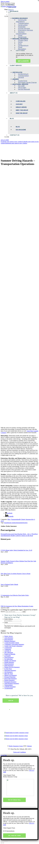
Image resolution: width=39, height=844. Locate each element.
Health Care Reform (10, 660)
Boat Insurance (8, 639)
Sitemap (29, 746)
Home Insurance (9, 664)
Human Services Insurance (12, 667)
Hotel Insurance (8, 665)
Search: (3, 611)
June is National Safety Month (9, 584)
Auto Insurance (8, 638)
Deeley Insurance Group (16, 746)
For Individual (8, 659)
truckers (25, 522)
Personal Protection (9, 677)
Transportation (15, 519)
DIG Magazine (8, 652)
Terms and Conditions (19, 752)
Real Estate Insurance (10, 678)
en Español (7, 655)
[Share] (3, 841)
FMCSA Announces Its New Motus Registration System (17, 606)
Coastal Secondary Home (11, 642)
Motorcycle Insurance (10, 675)
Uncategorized (8, 688)
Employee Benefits (9, 654)
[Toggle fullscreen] (5, 841)
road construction (13, 522)
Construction (8, 647)
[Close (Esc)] (1, 841)
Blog (9, 519)
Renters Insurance (9, 680)
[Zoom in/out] (7, 841)
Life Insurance (8, 672)
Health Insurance (9, 662)
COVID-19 (7, 651)
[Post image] (6, 548)
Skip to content (5, 1)
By (25, 519)
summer (20, 522)
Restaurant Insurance (10, 682)
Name (6, 622)
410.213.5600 (5, 140)
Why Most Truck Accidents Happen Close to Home (15, 573)
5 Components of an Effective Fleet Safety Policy (15, 595)
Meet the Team (8, 673)
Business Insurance (9, 641)
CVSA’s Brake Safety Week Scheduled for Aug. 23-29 (16, 550)
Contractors (7, 649)
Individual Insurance (10, 670)
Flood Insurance (9, 657)
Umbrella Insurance (10, 686)
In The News (8, 669)
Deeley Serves (8, 636)
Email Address (8, 619)
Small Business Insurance (11, 683)
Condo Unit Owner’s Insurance (13, 646)
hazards (6, 522)
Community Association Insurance (14, 644)
